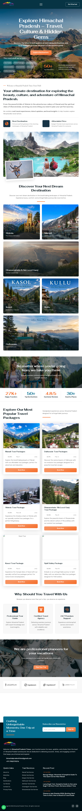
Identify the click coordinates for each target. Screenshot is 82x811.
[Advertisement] (41, 708)
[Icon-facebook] (73, 806)
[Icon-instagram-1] (77, 806)
